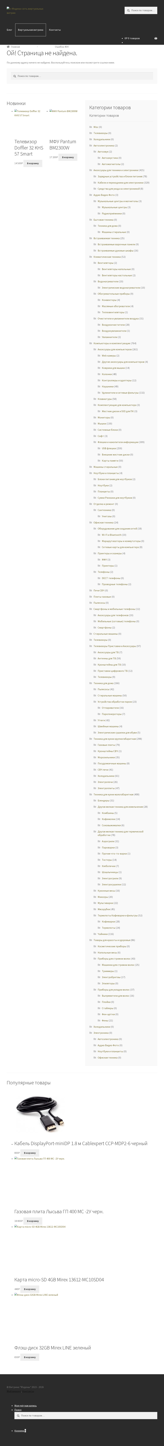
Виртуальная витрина (30, 29)
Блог (9, 29)
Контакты (55, 29)
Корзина (20, 1430)
